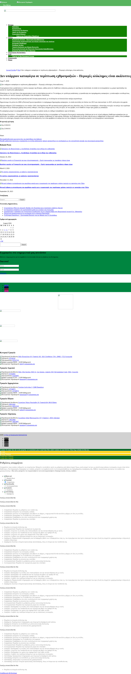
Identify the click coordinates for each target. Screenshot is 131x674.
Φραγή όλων (11, 478)
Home (10, 60)
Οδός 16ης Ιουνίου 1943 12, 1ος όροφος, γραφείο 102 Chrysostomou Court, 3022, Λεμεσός (48, 372)
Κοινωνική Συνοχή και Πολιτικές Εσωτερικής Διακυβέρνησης (32, 49)
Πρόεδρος (15, 27)
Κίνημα (10, 25)
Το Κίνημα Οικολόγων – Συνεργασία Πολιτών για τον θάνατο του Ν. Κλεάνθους (30, 215)
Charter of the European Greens (23, 56)
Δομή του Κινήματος (19, 32)
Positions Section (17, 45)
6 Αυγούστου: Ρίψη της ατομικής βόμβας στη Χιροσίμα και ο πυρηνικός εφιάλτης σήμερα (33, 208)
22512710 (15, 360)
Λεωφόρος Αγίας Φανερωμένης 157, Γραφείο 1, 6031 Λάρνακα (39, 418)
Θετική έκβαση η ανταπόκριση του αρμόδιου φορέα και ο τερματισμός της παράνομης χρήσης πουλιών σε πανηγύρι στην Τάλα (44, 187)
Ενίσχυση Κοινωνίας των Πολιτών (23, 51)
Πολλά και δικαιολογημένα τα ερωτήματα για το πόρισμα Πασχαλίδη (26, 213)
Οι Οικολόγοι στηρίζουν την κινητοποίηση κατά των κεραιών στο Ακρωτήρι (29, 210)
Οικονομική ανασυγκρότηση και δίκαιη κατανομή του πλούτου (33, 41)
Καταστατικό (16, 28)
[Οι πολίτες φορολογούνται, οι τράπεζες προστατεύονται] (19, 172)
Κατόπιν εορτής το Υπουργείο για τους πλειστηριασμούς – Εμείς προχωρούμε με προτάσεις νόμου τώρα (36, 164)
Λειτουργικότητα (12, 486)
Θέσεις (10, 38)
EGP (9, 54)
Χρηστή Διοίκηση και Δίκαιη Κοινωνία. (25, 47)
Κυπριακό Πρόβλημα (19, 43)
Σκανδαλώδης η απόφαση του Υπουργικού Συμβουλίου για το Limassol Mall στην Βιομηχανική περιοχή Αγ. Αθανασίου (43, 211)
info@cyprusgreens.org (39, 2)
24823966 (12, 420)
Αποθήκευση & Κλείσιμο (8, 673)
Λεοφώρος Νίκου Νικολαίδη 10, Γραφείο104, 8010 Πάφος (37, 402)
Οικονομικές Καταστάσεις (16, 52)
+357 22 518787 (11, 2)
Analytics (10, 490)
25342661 (12, 374)
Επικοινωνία (12, 58)
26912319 (15, 406)
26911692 (12, 404)
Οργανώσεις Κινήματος (20, 30)
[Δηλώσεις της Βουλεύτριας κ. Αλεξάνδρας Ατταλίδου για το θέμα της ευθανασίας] (27, 149)
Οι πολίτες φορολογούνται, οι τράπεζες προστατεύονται (19, 176)
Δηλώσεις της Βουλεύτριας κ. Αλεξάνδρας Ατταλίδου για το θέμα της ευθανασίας (28, 153)
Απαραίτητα (10, 482)
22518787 (12, 358)
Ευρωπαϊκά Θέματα (18, 34)
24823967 (15, 421)
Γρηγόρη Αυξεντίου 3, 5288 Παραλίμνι (31, 387)
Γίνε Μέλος (7, 5)
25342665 (15, 376)
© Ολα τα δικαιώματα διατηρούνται (15, 435)
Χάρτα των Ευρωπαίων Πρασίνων (27, 36)
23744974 (15, 391)
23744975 (12, 389)
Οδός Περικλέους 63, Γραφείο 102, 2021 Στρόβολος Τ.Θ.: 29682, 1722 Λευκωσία (45, 356)
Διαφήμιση (10, 494)
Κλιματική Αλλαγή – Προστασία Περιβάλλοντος (28, 39)
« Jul (1, 241)
